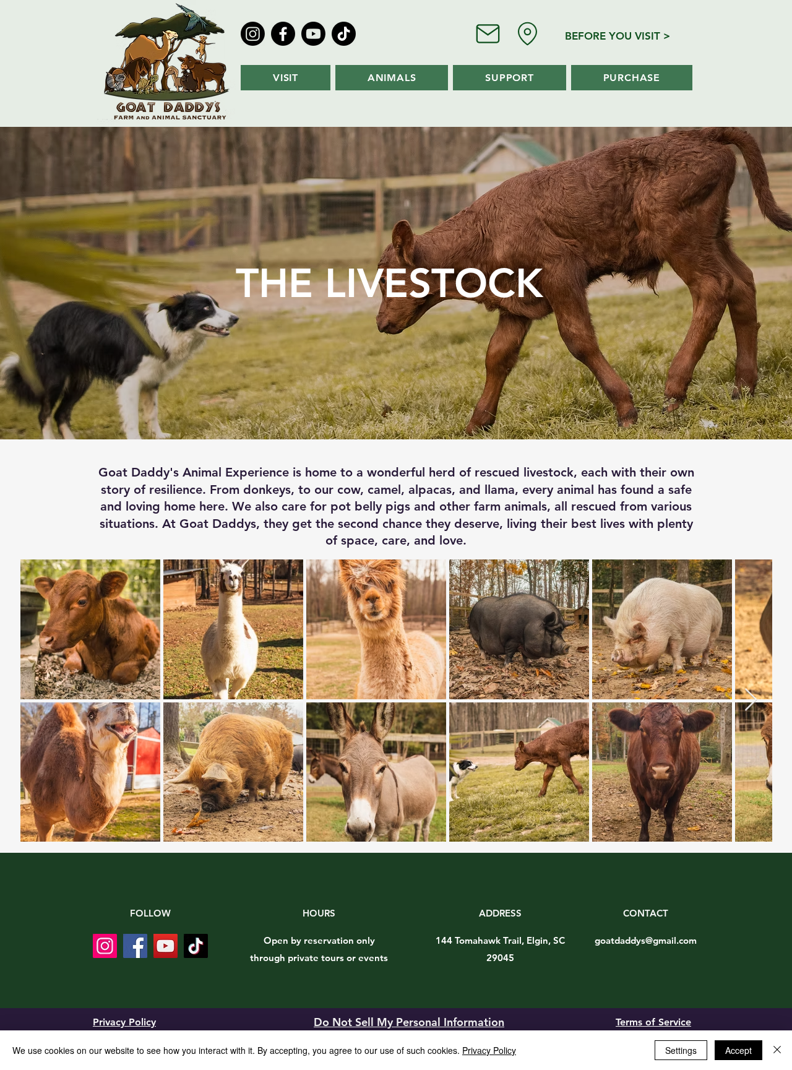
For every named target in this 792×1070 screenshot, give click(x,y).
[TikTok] (344, 34)
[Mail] (487, 33)
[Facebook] (283, 34)
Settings (681, 1050)
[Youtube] (313, 34)
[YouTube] (165, 946)
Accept (738, 1050)
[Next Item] (751, 700)
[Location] (527, 33)
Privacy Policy (489, 1050)
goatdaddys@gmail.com (646, 940)
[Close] (777, 1050)
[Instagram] (253, 34)
